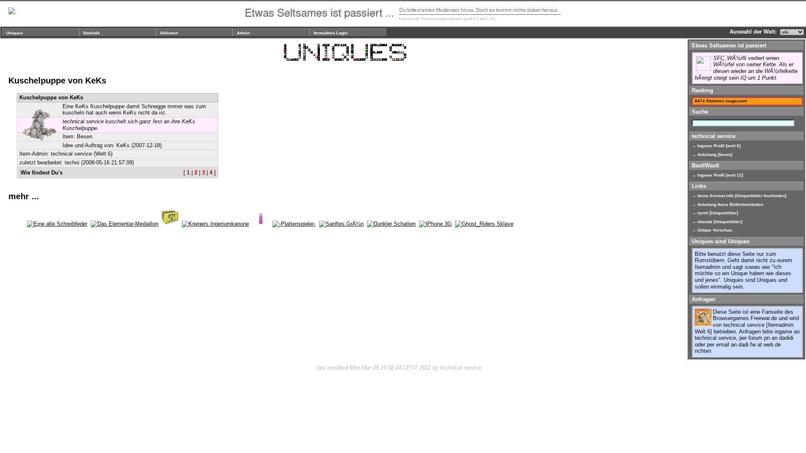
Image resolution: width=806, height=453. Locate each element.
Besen (84, 136)
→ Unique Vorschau (712, 230)
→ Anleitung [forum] (712, 154)
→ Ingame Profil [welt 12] (717, 175)
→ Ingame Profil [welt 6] (716, 145)
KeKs (123, 145)
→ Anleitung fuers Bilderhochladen (727, 204)
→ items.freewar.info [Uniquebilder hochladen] (739, 195)
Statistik (91, 33)
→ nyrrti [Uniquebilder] (715, 213)
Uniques (14, 33)
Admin (243, 33)
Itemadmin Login (331, 33)
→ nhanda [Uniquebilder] (717, 221)
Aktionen (169, 33)
